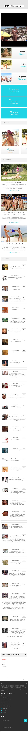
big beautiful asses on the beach (13, 687)
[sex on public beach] (10, 138)
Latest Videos (6, 159)
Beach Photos (9, 727)
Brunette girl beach (5, 697)
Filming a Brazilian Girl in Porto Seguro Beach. (14, 212)
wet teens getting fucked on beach (13, 689)
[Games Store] (14, 6)
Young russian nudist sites (6, 695)
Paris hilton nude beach (5, 703)
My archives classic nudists (6, 699)
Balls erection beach (5, 701)
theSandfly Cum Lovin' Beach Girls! (14, 182)
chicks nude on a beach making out (6, 689)
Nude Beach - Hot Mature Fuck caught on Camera (14, 244)
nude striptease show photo (13, 685)
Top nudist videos (6, 122)
